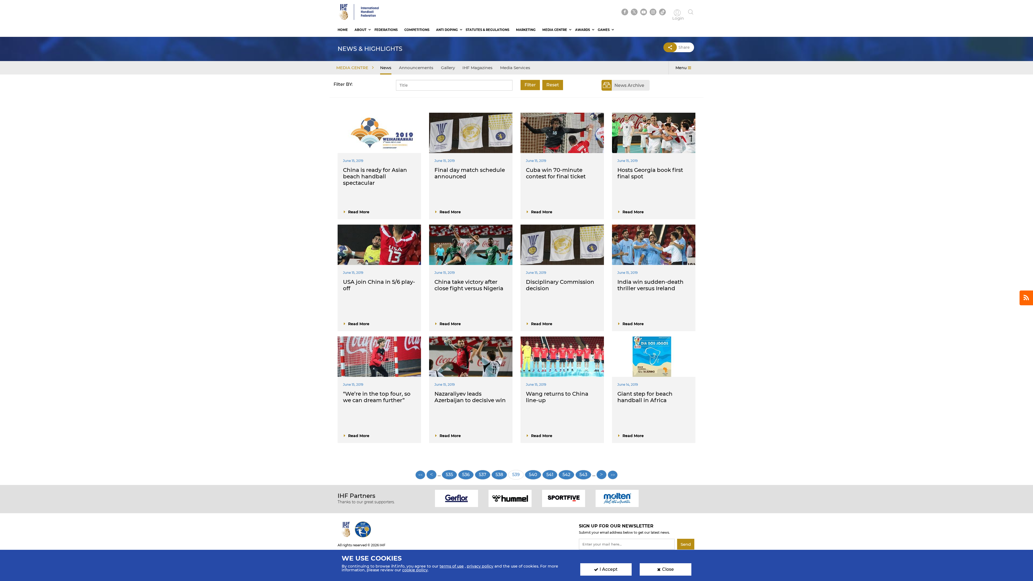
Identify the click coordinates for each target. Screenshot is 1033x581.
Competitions (416, 30)
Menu (681, 67)
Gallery (448, 67)
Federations (386, 30)
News (385, 67)
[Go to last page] (613, 474)
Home (343, 30)
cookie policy (415, 570)
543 (585, 474)
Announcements (416, 67)
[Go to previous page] (431, 474)
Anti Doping (447, 30)
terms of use (452, 566)
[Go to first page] (420, 474)
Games (604, 30)
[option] (456, 498)
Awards (582, 30)
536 (468, 474)
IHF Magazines (477, 67)
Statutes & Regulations (487, 30)
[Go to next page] (601, 474)
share (684, 47)
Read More (358, 212)
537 (484, 474)
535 (451, 474)
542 (568, 474)
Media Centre (554, 30)
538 (501, 474)
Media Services (515, 67)
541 (551, 474)
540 (534, 474)
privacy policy (480, 566)
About (360, 30)
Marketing (526, 30)
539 (518, 476)
